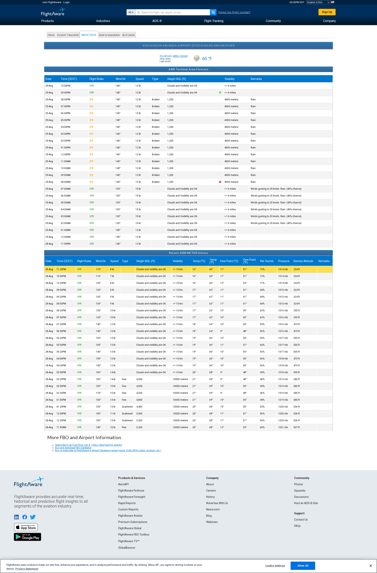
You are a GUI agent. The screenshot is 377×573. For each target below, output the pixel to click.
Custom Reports (128, 509)
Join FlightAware (51, 2)
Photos (298, 484)
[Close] (370, 565)
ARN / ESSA (180, 56)
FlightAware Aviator (130, 515)
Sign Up (327, 12)
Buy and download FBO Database (73, 447)
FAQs (297, 525)
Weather (88, 35)
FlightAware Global (129, 528)
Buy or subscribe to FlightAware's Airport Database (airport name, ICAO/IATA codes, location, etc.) (108, 450)
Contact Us (301, 519)
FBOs (51, 35)
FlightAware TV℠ (128, 541)
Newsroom (213, 509)
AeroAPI (123, 484)
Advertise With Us (217, 503)
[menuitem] (47, 21)
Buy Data (129, 35)
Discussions (301, 496)
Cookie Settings (275, 565)
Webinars (212, 522)
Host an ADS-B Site (306, 503)
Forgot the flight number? (235, 12)
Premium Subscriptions (132, 522)
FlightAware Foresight (131, 496)
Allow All (302, 565)
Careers (211, 490)
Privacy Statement (26, 568)
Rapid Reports (127, 503)
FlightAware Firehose (131, 490)
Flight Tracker (68, 35)
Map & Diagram (109, 35)
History (210, 496)
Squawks (300, 490)
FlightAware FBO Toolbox (133, 534)
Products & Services (131, 478)
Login (66, 2)
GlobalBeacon (126, 547)
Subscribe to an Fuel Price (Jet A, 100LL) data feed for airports (88, 445)
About (210, 484)
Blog (209, 515)
